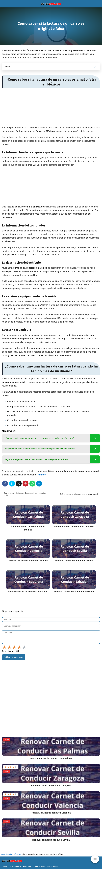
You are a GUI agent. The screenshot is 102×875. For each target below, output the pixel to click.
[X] (19, 484)
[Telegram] (39, 484)
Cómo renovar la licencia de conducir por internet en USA (25, 494)
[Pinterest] (25, 484)
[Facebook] (5, 484)
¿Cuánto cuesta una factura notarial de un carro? (78, 494)
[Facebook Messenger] (12, 484)
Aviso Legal (16, 866)
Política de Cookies (30, 866)
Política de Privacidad (49, 866)
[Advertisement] (51, 107)
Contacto (5, 866)
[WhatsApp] (32, 484)
